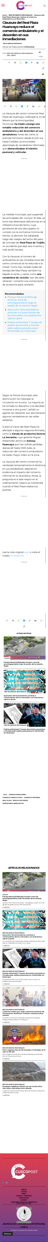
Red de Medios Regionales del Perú (20, 54)
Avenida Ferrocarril (17, 794)
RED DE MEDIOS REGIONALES (20, 15)
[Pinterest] (31, 62)
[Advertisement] (24, 185)
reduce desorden (20, 800)
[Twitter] (14, 62)
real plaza (7, 800)
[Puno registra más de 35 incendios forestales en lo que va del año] (24, 1035)
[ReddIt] (43, 62)
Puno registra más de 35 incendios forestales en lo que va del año (24, 1051)
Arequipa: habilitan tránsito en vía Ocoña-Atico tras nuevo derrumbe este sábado (22, 1087)
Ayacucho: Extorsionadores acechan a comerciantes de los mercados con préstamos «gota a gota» (23, 697)
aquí (26, 552)
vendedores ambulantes (13, 803)
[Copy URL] (43, 68)
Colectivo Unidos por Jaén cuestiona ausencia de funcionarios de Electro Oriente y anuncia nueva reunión (23, 1013)
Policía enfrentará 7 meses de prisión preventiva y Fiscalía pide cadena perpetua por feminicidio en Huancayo (25, 326)
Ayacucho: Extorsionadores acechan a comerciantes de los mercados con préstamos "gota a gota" (24, 314)
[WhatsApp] (20, 62)
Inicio (4, 15)
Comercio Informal (32, 797)
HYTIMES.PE (17, 555)
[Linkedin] (37, 62)
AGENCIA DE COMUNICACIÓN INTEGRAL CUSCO (24, 1226)
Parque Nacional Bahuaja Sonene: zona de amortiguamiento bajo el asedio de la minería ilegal (22, 301)
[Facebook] (9, 62)
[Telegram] (26, 62)
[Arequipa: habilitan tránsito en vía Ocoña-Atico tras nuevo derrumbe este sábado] (24, 1071)
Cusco (7, 658)
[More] (43, 74)
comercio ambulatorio (12, 797)
